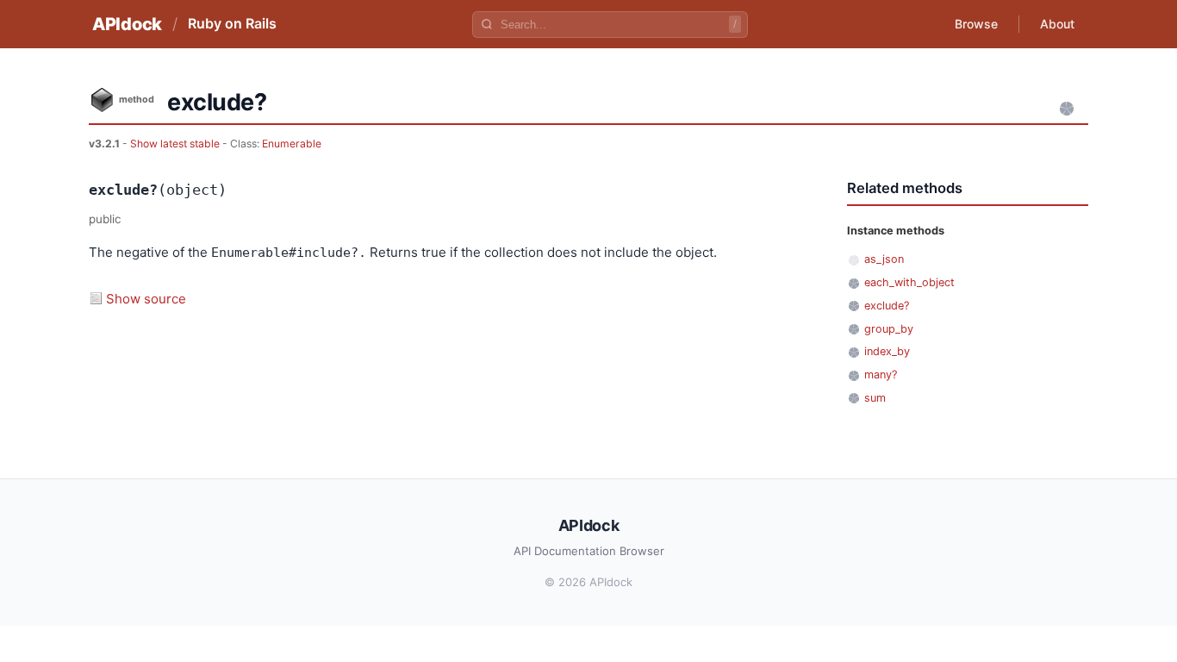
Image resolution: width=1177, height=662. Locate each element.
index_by (887, 351)
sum (875, 397)
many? (880, 374)
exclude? (886, 305)
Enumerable (291, 143)
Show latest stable (176, 143)
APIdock (127, 24)
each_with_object (909, 282)
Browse (976, 23)
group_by (888, 328)
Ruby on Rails (232, 23)
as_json (884, 259)
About (1057, 23)
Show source (146, 298)
